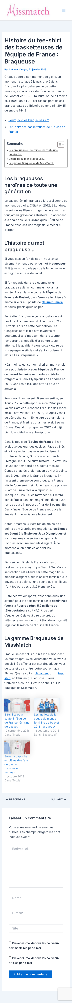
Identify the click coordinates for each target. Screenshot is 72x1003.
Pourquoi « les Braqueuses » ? (28, 120)
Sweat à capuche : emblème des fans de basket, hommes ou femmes (16, 764)
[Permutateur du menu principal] (64, 10)
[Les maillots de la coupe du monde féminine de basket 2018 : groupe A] (47, 705)
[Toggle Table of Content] (58, 144)
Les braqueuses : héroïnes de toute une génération (33, 152)
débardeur (42, 673)
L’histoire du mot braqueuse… (27, 158)
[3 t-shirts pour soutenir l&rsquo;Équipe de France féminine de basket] (17, 705)
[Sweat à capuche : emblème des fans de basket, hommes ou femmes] (17, 747)
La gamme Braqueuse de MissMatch (31, 163)
